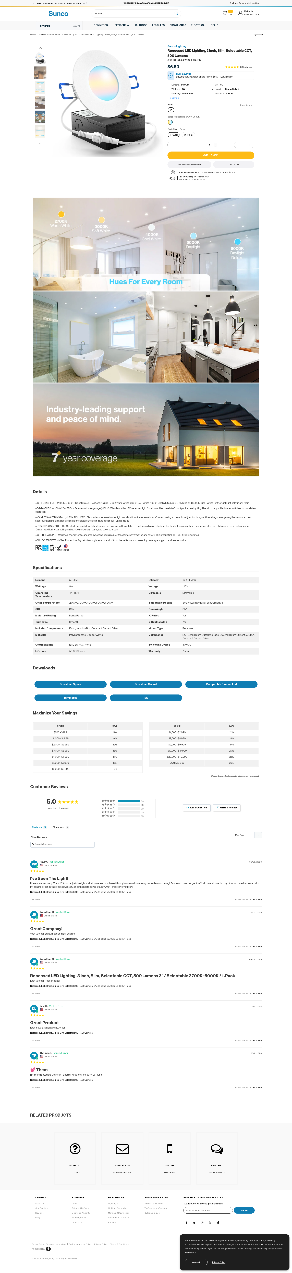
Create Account (251, 14)
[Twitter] (194, 1223)
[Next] (156, 118)
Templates (70, 698)
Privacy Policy (100, 1244)
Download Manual (146, 684)
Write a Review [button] (228, 808)
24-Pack (188, 135)
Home (33, 35)
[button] (255, 900)
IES (146, 698)
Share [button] (37, 900)
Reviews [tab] (37, 827)
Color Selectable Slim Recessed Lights (58, 35)
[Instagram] (202, 1223)
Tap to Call (233, 165)
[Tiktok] (218, 1223)
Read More (174, 98)
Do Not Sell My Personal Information (49, 1244)
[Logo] (58, 13)
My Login (248, 11)
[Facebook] (186, 1223)
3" (170, 110)
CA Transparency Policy (80, 1244)
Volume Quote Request (189, 165)
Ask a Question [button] (198, 808)
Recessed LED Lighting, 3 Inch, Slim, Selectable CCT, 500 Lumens (61, 892)
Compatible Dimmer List (221, 684)
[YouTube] (210, 1223)
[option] (107, 101)
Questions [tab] (58, 827)
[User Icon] (240, 13)
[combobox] (132, 13)
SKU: (169, 60)
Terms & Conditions (119, 1244)
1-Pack (173, 135)
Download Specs (70, 684)
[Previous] (57, 118)
